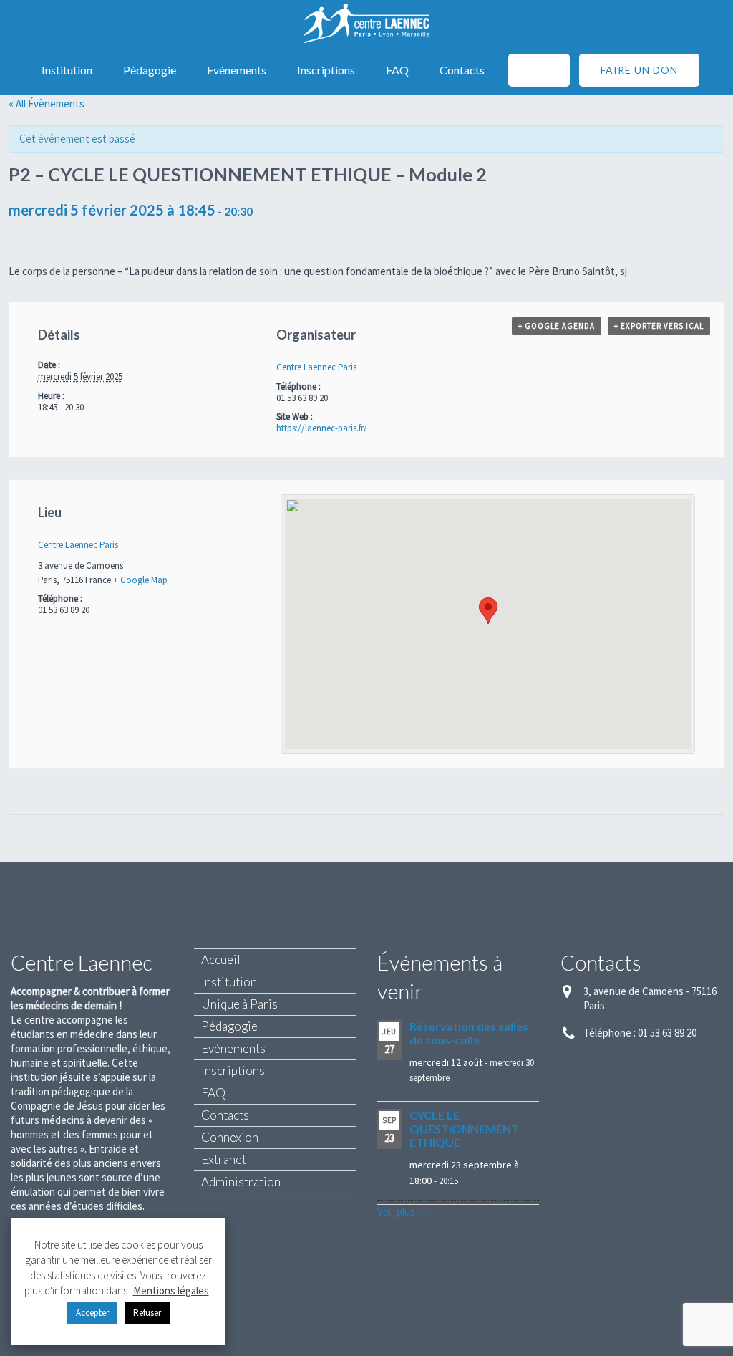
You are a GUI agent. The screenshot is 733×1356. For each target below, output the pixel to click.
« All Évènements (46, 103)
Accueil (221, 959)
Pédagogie (149, 70)
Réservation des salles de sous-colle (468, 1033)
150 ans (539, 70)
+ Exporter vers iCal (659, 326)
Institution (67, 70)
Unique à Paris (239, 1003)
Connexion (229, 1137)
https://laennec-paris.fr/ (321, 428)
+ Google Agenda (556, 326)
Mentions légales (171, 1290)
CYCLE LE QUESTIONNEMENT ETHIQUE (464, 1128)
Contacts (462, 70)
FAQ (397, 70)
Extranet (223, 1159)
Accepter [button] (92, 1313)
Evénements (236, 70)
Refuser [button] (147, 1313)
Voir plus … (402, 1211)
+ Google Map (140, 580)
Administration (241, 1181)
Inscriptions (326, 70)
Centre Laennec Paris (316, 367)
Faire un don (639, 70)
